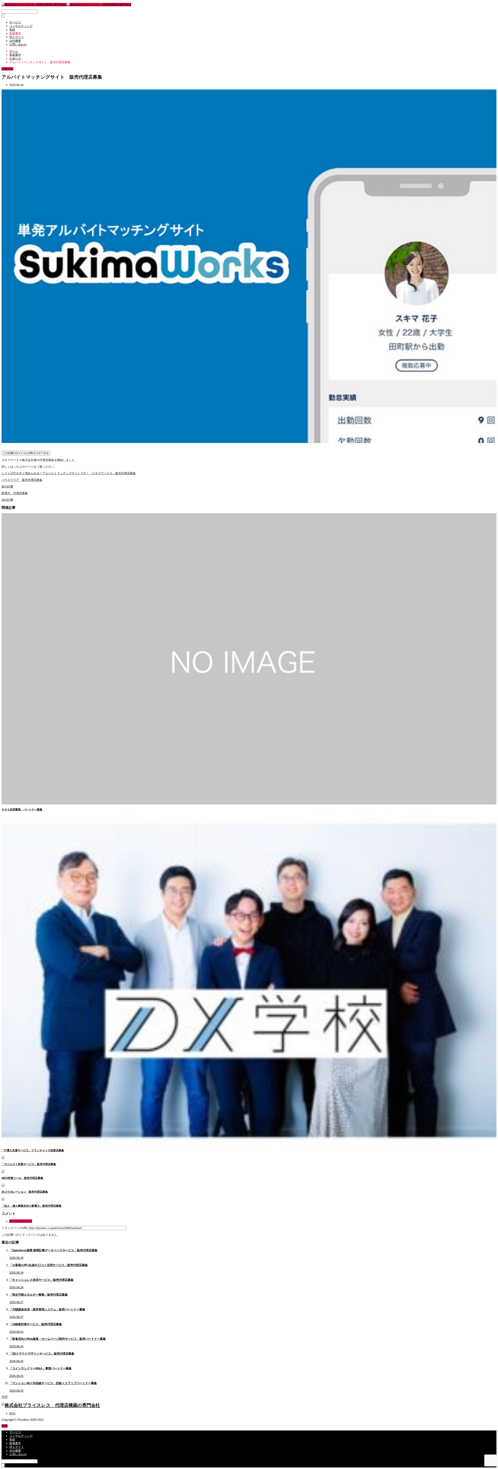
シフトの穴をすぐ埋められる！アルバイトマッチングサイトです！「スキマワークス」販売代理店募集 (69, 473)
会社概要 (15, 40)
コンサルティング (21, 26)
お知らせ (7, 68)
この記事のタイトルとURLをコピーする (25, 453)
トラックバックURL (15, 1228)
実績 (12, 29)
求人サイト (16, 37)
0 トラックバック (20, 1221)
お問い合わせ (18, 44)
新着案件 (15, 33)
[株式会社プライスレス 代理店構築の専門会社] (66, 4)
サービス (15, 22)
